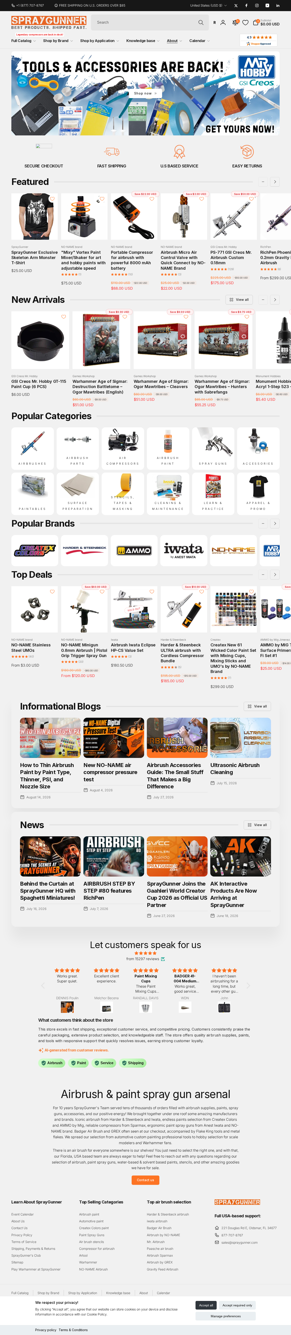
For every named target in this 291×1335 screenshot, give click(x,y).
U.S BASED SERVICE (179, 166)
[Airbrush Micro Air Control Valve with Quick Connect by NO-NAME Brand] (184, 231)
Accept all (206, 1305)
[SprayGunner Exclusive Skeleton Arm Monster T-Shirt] (35, 231)
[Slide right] (275, 182)
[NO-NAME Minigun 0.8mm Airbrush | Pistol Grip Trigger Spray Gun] (85, 624)
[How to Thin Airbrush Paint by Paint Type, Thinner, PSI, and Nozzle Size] (50, 738)
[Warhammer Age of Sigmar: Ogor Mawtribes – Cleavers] (163, 361)
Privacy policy (45, 1330)
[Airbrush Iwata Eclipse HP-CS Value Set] (134, 624)
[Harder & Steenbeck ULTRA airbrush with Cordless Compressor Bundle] (184, 624)
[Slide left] (263, 182)
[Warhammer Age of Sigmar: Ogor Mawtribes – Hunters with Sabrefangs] (224, 361)
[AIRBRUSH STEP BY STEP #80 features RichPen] (113, 856)
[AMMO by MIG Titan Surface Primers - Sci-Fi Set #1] (284, 624)
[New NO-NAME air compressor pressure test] (113, 738)
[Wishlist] (245, 22)
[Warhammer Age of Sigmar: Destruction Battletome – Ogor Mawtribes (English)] (102, 361)
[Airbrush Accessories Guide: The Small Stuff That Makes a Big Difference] (177, 738)
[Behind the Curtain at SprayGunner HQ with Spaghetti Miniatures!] (50, 856)
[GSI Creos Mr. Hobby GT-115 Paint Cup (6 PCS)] (40, 361)
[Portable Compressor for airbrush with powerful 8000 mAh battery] (134, 231)
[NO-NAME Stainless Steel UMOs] (35, 624)
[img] (146, 953)
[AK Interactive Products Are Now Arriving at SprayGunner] (240, 856)
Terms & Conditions (73, 1330)
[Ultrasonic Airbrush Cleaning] (240, 738)
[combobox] (150, 22)
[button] (266, 22)
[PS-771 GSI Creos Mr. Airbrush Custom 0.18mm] (234, 231)
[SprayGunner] (237, 1203)
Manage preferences (226, 1316)
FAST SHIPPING (111, 166)
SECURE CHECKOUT (44, 166)
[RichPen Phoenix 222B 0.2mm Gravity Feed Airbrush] (284, 231)
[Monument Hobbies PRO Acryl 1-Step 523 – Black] (285, 361)
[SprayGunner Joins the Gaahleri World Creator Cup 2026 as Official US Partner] (177, 856)
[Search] (201, 22)
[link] (29, 5)
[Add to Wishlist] (52, 198)
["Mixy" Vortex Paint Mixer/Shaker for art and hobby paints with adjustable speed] (85, 231)
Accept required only (237, 1305)
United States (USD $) (206, 5)
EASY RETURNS (247, 166)
